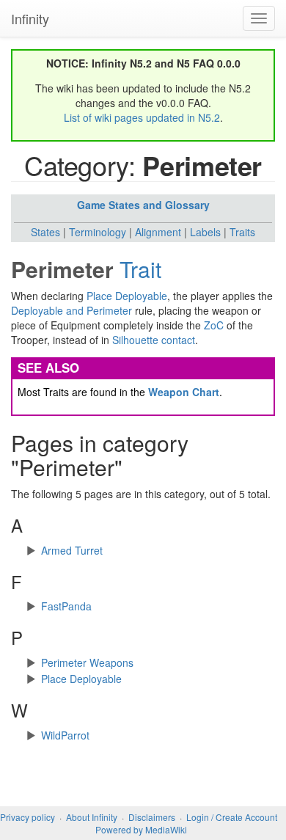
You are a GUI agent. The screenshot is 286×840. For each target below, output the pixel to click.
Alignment (158, 231)
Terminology (97, 231)
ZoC (214, 325)
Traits (242, 231)
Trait (140, 269)
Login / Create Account (231, 817)
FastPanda (66, 606)
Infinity (30, 18)
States (45, 231)
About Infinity (91, 817)
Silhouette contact (153, 339)
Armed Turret (72, 550)
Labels (205, 231)
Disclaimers (151, 817)
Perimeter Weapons (87, 662)
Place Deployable (127, 295)
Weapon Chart (183, 391)
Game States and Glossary (143, 204)
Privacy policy (27, 817)
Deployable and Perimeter (71, 310)
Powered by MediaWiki (141, 829)
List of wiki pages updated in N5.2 (142, 117)
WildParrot (65, 735)
